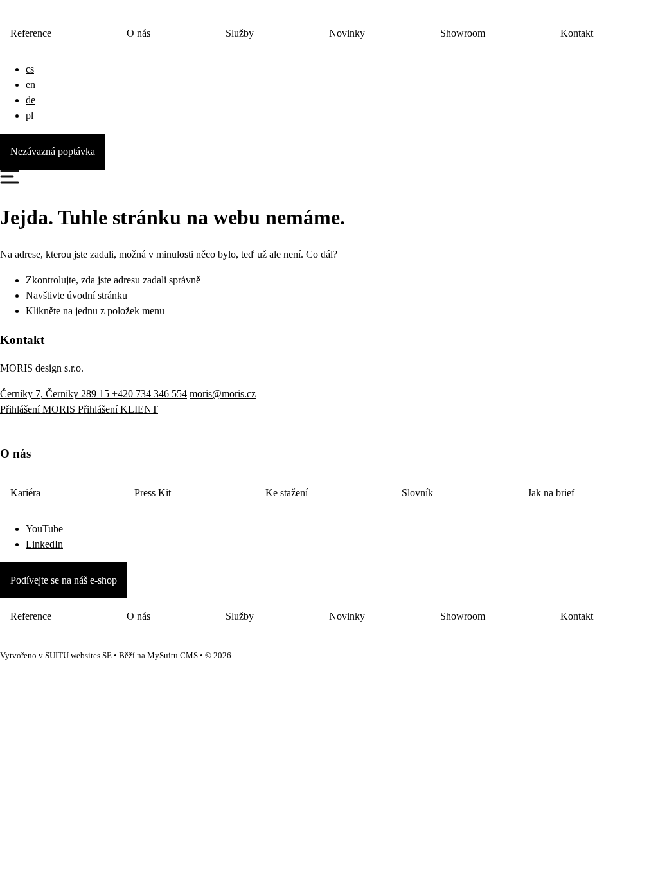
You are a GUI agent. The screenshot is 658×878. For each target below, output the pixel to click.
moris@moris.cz (223, 393)
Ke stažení (286, 492)
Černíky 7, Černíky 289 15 (56, 393)
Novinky (347, 33)
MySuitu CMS (172, 655)
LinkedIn (44, 544)
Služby (240, 33)
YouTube (44, 528)
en (30, 84)
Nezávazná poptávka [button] (52, 151)
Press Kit (152, 492)
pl (29, 115)
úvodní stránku (97, 295)
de (30, 99)
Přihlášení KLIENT (118, 409)
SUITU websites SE (78, 655)
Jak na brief (551, 492)
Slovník (417, 492)
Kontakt (576, 33)
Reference (30, 33)
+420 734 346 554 (149, 393)
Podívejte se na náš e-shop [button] (63, 580)
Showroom (462, 33)
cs (30, 69)
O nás (138, 33)
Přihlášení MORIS (39, 409)
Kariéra (25, 492)
